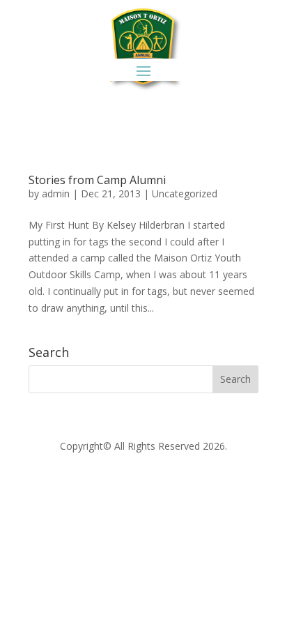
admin (56, 193)
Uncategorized (184, 193)
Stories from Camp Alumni (97, 180)
